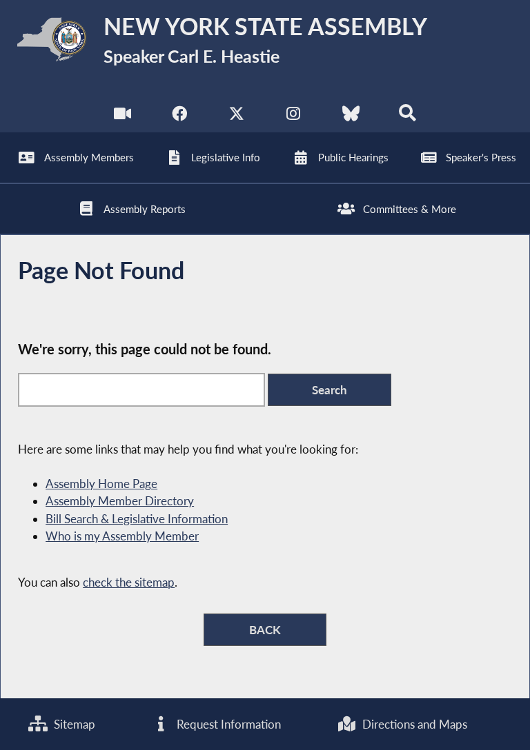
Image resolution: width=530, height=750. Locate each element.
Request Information (227, 724)
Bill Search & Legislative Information (137, 518)
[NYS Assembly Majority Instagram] (293, 116)
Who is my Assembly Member (122, 536)
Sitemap (73, 724)
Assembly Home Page (101, 483)
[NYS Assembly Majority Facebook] (179, 116)
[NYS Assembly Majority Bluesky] (350, 116)
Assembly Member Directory (120, 501)
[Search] (407, 116)
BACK (265, 629)
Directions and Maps (413, 724)
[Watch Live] (122, 116)
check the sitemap (129, 582)
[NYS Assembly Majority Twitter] (236, 116)
